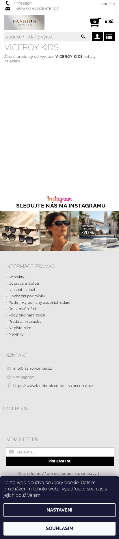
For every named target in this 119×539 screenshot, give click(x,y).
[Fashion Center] (24, 22)
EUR (112, 4)
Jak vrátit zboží (22, 290)
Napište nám (20, 328)
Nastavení (59, 510)
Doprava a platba (24, 283)
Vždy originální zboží (27, 315)
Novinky (16, 334)
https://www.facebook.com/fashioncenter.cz (53, 386)
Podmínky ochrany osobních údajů (39, 302)
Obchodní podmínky (27, 296)
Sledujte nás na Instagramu (60, 205)
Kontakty (17, 277)
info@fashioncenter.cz (32, 368)
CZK (104, 4)
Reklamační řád (22, 309)
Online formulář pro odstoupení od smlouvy (57, 474)
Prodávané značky (25, 321)
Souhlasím (59, 528)
